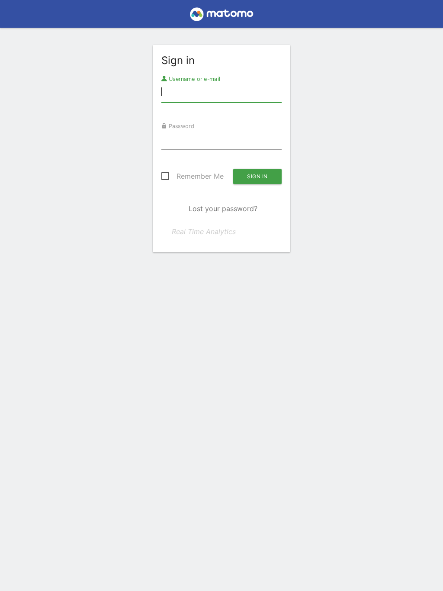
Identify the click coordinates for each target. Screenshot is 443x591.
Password (180, 125)
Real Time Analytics (204, 231)
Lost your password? (223, 208)
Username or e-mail (193, 78)
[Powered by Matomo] (221, 16)
